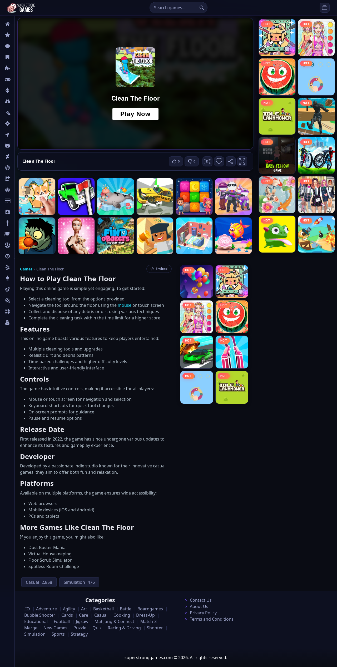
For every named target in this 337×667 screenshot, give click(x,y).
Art (17, 156)
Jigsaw (20, 256)
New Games (55, 628)
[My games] (325, 8)
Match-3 (148, 621)
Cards (20, 201)
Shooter (155, 628)
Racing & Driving (124, 628)
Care (19, 212)
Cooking (121, 615)
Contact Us (201, 600)
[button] (207, 161)
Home (20, 24)
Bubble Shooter (39, 615)
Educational (36, 621)
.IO (17, 134)
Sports (20, 311)
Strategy (79, 634)
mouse (124, 305)
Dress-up (145, 615)
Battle (20, 112)
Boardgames (150, 609)
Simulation (35, 634)
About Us (199, 606)
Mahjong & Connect (114, 621)
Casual (21, 57)
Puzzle (20, 68)
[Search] (201, 7)
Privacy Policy (203, 613)
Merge (30, 628)
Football (62, 621)
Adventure (46, 609)
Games (26, 268)
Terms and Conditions (212, 619)
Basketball (103, 609)
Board (20, 178)
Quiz (19, 289)
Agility (20, 145)
